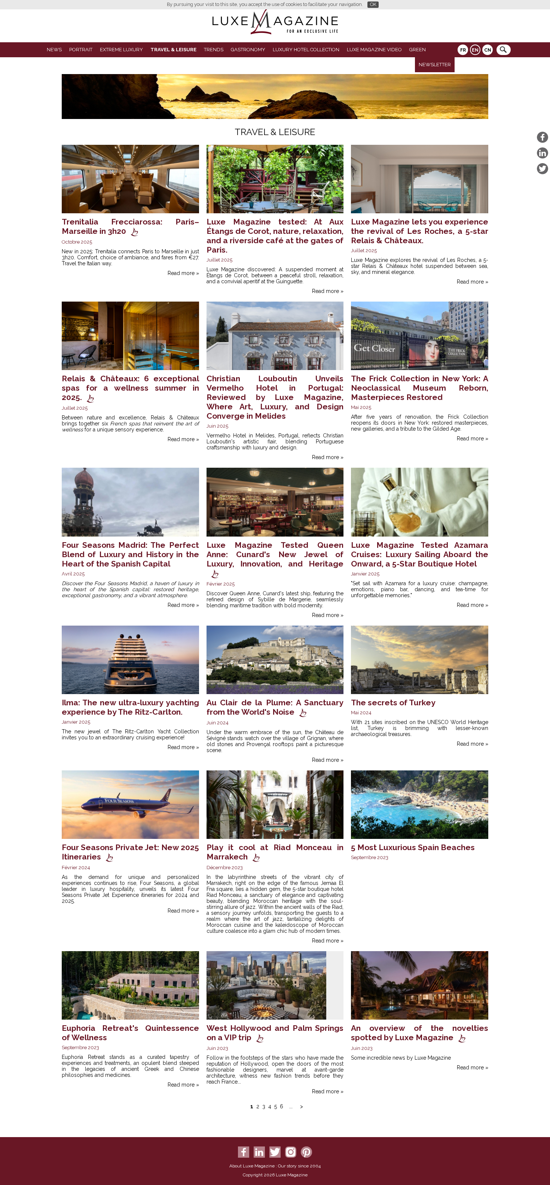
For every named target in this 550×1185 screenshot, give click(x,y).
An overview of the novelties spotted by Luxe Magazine (419, 1032)
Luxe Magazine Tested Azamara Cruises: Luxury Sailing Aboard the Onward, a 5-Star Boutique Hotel (419, 554)
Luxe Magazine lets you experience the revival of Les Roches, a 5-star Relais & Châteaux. (419, 231)
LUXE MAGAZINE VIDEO (374, 49)
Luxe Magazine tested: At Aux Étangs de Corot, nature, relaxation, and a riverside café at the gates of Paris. (275, 235)
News (54, 49)
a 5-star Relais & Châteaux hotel (419, 263)
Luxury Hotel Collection (306, 49)
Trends (213, 49)
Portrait (80, 49)
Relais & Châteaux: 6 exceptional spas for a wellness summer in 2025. (130, 388)
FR (463, 50)
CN (487, 50)
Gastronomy (248, 49)
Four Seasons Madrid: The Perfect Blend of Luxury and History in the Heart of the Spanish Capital (130, 554)
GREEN (417, 49)
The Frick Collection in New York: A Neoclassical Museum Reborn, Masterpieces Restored (419, 388)
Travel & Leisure (173, 49)
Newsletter (435, 64)
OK (373, 4)
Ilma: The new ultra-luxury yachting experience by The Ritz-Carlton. (130, 707)
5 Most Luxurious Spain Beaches (413, 847)
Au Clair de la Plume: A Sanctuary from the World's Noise (275, 707)
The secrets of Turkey (393, 702)
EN (475, 50)
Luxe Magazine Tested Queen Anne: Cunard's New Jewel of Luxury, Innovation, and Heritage (275, 554)
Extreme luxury (121, 49)
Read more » (183, 273)
